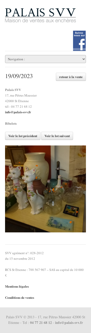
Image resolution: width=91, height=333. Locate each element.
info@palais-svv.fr (18, 111)
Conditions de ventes (19, 297)
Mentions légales (17, 286)
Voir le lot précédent (22, 135)
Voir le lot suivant (57, 135)
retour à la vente (71, 76)
